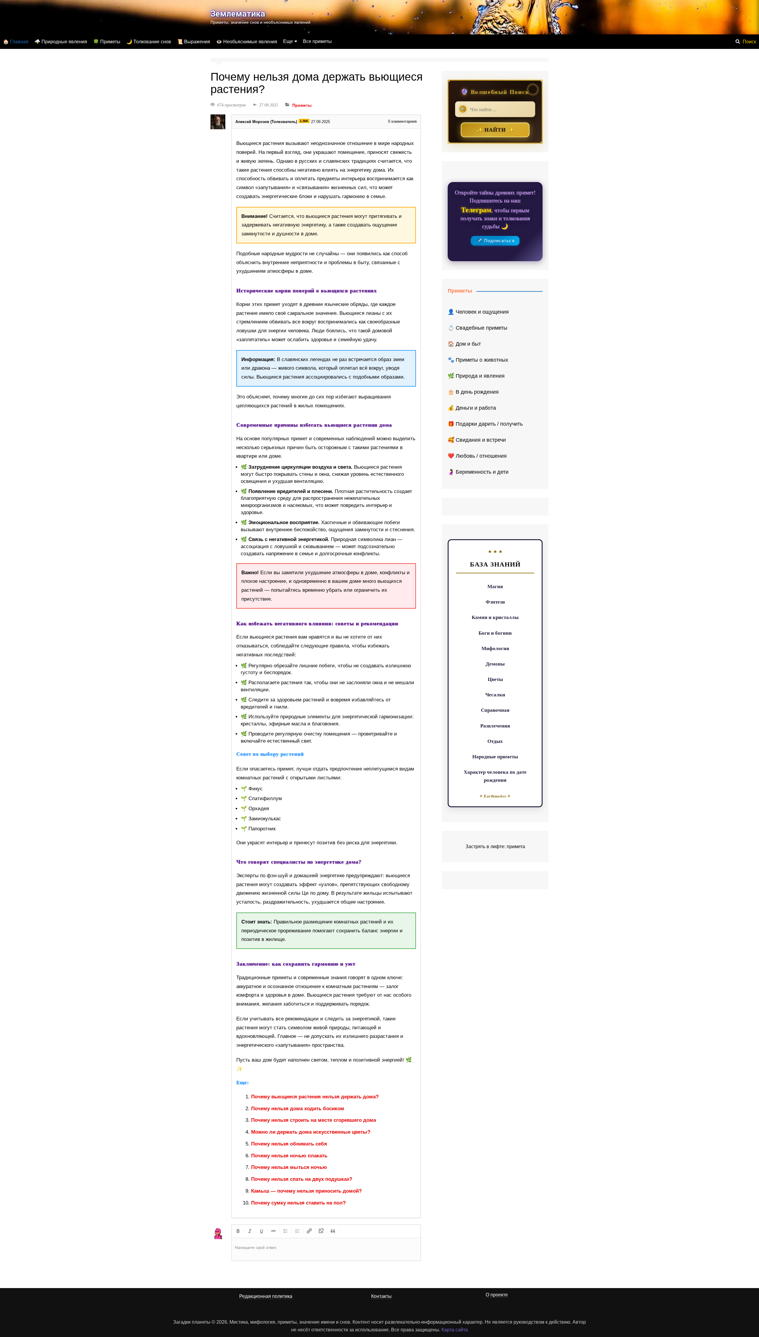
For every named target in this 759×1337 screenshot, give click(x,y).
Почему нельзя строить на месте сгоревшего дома (313, 1120)
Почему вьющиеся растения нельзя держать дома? (315, 1097)
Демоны (495, 663)
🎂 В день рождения (473, 392)
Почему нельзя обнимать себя (289, 1144)
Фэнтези (495, 601)
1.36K (304, 121)
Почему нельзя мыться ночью (289, 1167)
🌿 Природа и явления (476, 376)
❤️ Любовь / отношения (477, 456)
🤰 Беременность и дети (478, 472)
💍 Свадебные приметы (477, 328)
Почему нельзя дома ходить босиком (297, 1108)
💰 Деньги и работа (472, 408)
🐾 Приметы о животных (478, 360)
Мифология (495, 648)
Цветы (495, 679)
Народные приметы (495, 756)
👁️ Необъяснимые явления (246, 41)
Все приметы (317, 41)
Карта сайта (454, 1329)
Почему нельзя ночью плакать (289, 1156)
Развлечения (495, 725)
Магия (495, 586)
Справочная (495, 710)
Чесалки (495, 694)
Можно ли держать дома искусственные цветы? (310, 1132)
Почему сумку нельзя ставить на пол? (298, 1203)
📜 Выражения (193, 41)
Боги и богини (495, 632)
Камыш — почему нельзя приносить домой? (306, 1191)
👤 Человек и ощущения (478, 312)
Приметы (302, 105)
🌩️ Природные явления (60, 41)
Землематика (238, 14)
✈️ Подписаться (495, 240)
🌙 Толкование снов (148, 41)
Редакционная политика (265, 1296)
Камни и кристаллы (495, 617)
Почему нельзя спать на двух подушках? (301, 1179)
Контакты (381, 1296)
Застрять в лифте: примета (495, 846)
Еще (288, 41)
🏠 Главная (15, 41)
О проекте (497, 1294)
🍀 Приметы (106, 41)
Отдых (495, 741)
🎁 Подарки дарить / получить (485, 424)
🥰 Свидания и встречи (477, 440)
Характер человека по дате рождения (495, 776)
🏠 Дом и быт (464, 344)
